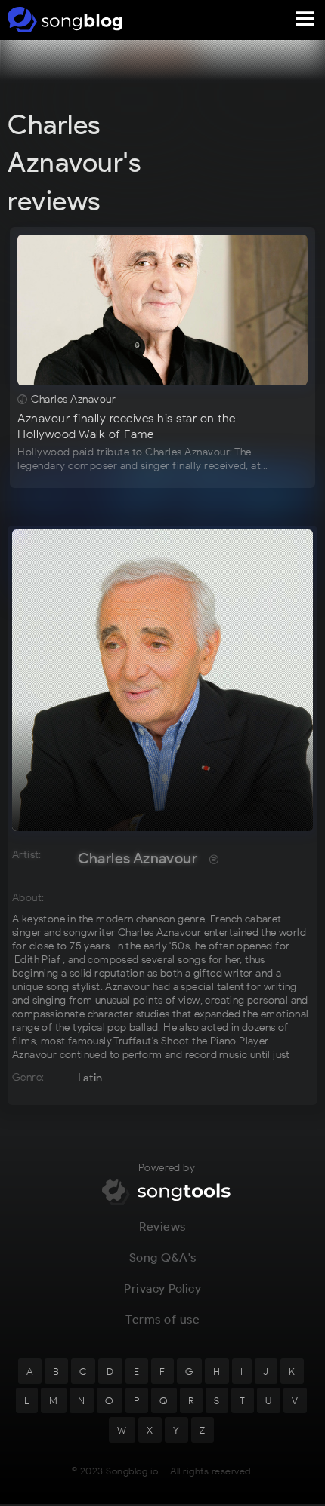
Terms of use (162, 1319)
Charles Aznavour (137, 858)
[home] (62, 19)
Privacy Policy (162, 1288)
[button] (305, 19)
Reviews (162, 1226)
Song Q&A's (163, 1257)
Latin (90, 1077)
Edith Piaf (37, 959)
